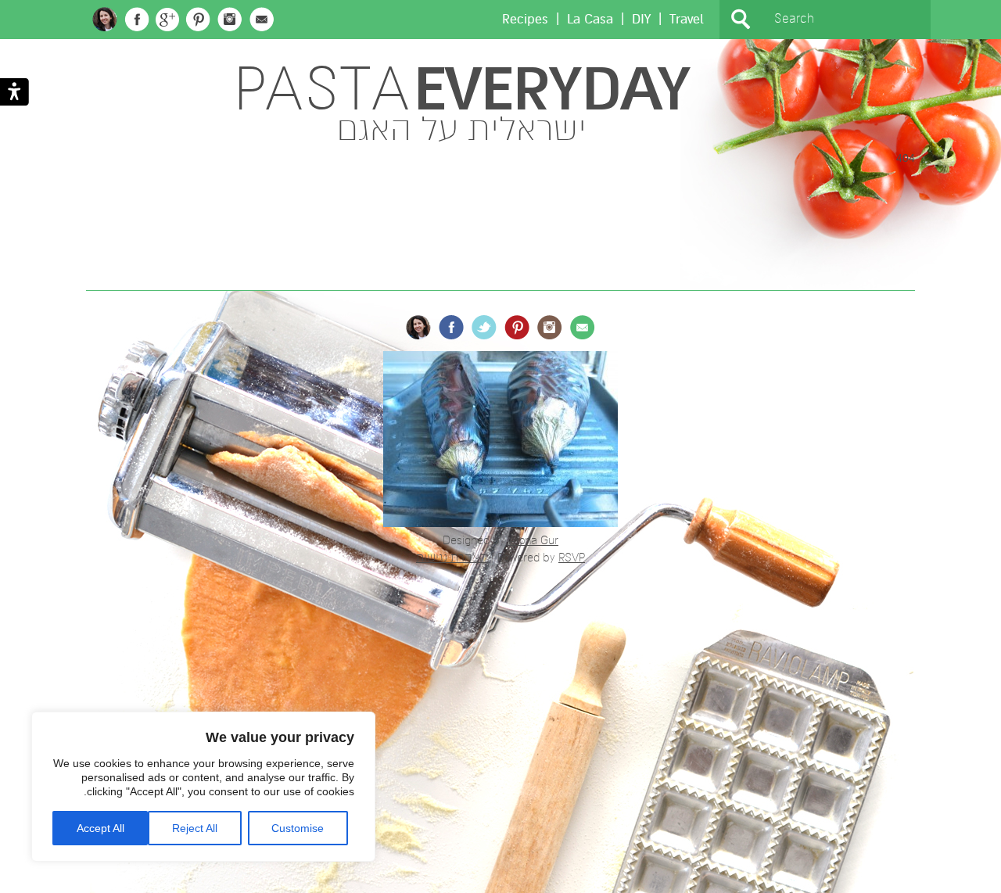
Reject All (194, 828)
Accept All (100, 828)
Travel (686, 19)
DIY (641, 19)
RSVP (571, 558)
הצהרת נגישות (451, 558)
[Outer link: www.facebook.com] (137, 19)
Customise (297, 828)
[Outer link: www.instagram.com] (230, 19)
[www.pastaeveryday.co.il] (104, 19)
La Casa (590, 19)
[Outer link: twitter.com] (484, 327)
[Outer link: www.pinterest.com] (198, 19)
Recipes (525, 19)
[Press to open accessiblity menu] (14, 93)
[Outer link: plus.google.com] (167, 19)
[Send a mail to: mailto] (262, 19)
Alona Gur (533, 540)
